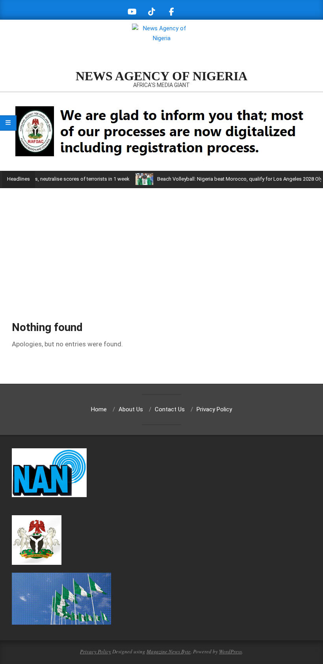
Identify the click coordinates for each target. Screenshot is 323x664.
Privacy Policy (95, 651)
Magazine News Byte (169, 651)
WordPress (230, 651)
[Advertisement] (161, 247)
